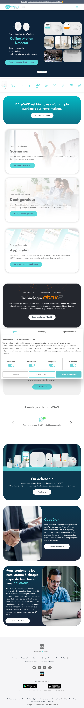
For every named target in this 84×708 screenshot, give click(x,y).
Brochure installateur (47, 662)
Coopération (25, 658)
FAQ (56, 658)
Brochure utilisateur (31, 662)
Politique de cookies (69, 699)
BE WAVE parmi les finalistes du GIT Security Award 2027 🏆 (42, 2)
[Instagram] (50, 667)
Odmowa (15, 374)
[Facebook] (34, 667)
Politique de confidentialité (15, 699)
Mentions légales (31, 699)
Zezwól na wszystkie (68, 374)
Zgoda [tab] (14, 332)
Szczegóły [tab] (42, 332)
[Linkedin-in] (44, 667)
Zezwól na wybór (42, 374)
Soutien (35, 658)
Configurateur (46, 658)
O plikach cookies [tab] (69, 332)
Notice (63, 658)
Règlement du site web (38, 701)
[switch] (32, 365)
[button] (24, 7)
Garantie (51, 701)
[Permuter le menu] (77, 7)
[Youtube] (39, 667)
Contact (14, 658)
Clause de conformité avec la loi (49, 699)
